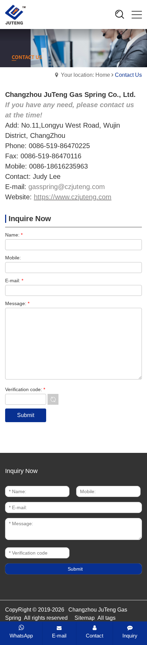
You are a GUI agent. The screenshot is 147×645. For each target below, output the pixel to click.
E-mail (59, 636)
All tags (106, 618)
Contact (94, 636)
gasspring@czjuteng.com (66, 186)
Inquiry (129, 636)
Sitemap (85, 618)
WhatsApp (21, 636)
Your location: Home (85, 75)
